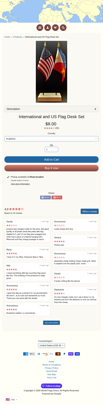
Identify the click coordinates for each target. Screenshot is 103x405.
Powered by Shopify (51, 394)
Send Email (51, 371)
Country (51, 133)
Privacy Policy (51, 368)
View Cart (51, 377)
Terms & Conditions (51, 365)
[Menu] (39, 27)
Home (7, 37)
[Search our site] (63, 27)
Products (17, 37)
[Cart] (55, 27)
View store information (20, 184)
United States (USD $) (50, 345)
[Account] (47, 27)
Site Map (51, 374)
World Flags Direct (50, 390)
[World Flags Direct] (51, 12)
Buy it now (51, 168)
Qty (51, 145)
